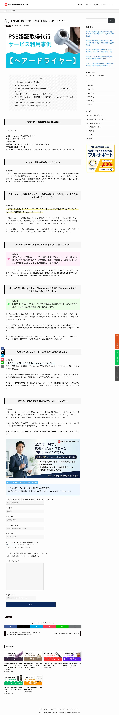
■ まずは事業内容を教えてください (26, 85)
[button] (10, 626)
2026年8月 (91, 85)
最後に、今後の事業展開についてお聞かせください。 (33, 106)
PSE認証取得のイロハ (95, 123)
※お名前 (9, 508)
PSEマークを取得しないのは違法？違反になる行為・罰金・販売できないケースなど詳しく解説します (100, 34)
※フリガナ (9, 516)
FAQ (41, 709)
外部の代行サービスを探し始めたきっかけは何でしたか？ (34, 94)
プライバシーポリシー (12, 545)
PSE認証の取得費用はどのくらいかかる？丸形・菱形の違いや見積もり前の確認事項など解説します (100, 43)
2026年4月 (91, 97)
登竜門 (91, 138)
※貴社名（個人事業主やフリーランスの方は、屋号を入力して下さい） (30, 499)
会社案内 (53, 709)
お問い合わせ (61, 709)
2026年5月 (91, 93)
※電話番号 (9, 534)
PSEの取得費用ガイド (95, 115)
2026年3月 (91, 101)
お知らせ (46, 709)
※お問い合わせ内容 (12, 561)
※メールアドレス (12, 525)
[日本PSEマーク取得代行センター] (16, 4)
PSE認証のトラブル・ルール (97, 119)
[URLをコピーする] (75, 626)
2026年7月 (91, 89)
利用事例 (9, 25)
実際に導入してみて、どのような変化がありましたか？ (33, 102)
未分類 (91, 134)
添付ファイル (10, 595)
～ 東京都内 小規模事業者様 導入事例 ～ (28, 82)
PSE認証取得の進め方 (95, 127)
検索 (111, 20)
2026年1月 (91, 104)
